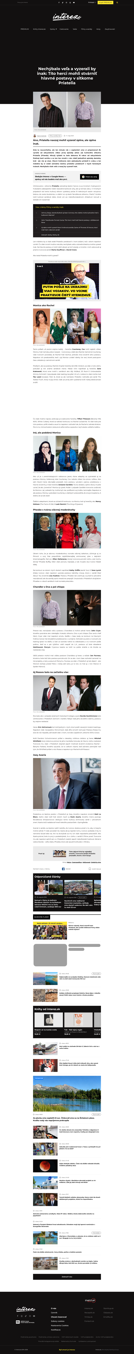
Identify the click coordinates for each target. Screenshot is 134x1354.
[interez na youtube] (34, 1315)
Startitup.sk (108, 1308)
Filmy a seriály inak (55, 135)
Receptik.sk (89, 1313)
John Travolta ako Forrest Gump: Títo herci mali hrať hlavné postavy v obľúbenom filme (70, 221)
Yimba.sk (88, 1317)
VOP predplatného (87, 1337)
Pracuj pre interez (22, 2)
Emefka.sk (108, 1317)
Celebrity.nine (96, 862)
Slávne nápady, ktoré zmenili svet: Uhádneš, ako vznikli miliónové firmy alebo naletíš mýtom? (83, 927)
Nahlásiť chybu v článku (41, 869)
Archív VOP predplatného (104, 1337)
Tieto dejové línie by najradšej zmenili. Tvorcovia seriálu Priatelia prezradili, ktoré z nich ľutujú (82, 853)
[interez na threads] (21, 1315)
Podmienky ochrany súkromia (49, 1337)
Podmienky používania (28, 1337)
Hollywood (86, 862)
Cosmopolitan (77, 862)
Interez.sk (88, 1308)
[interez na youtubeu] (73, 2)
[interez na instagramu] (66, 2)
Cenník (54, 1313)
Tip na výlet (82, 897)
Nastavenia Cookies (59, 1325)
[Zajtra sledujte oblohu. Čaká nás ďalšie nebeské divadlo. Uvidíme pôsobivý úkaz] (45, 1166)
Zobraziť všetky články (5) (50, 235)
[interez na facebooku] (59, 2)
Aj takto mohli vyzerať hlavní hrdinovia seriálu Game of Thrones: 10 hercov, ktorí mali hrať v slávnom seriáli (69, 229)
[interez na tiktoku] (62, 2)
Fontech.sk (89, 1321)
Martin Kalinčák (41, 136)
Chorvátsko (96, 1233)
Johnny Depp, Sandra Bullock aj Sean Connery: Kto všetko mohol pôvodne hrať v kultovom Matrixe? (70, 214)
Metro (69, 862)
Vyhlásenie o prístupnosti (87, 1341)
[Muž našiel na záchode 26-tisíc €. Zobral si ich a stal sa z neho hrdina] (45, 1048)
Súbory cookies (57, 1321)
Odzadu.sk (108, 1313)
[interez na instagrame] (29, 1315)
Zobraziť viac (67, 1277)
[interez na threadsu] (70, 2)
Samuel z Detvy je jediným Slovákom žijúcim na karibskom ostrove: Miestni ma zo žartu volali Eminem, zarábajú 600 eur (48, 903)
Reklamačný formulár (68, 1341)
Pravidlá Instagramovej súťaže (48, 1341)
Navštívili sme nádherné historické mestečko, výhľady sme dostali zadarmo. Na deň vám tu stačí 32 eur (78, 904)
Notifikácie (56, 1330)
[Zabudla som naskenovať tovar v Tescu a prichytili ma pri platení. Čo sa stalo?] (45, 1149)
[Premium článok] (39, 1078)
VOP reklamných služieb (70, 1337)
